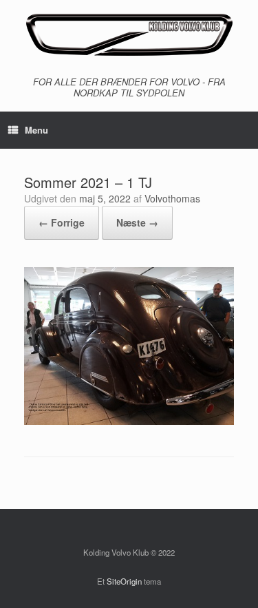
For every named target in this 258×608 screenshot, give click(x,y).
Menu (36, 129)
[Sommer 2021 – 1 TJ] (129, 421)
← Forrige (62, 222)
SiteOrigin (124, 581)
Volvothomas (172, 198)
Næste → (137, 222)
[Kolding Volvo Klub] (129, 35)
